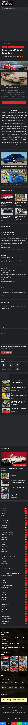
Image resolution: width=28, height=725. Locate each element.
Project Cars (11, 46)
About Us (23, 715)
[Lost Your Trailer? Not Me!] (21, 197)
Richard (4, 56)
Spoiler (3, 690)
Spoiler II (9, 690)
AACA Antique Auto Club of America (10, 573)
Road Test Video (6, 566)
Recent (13, 376)
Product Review (6, 546)
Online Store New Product (8, 590)
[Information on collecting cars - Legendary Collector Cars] (7, 3)
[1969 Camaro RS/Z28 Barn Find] (6, 389)
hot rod (23, 682)
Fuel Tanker (5, 606)
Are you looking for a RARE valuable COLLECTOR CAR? (6, 217)
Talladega (15, 690)
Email (3, 333)
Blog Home (4, 597)
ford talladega (17, 682)
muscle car (17, 684)
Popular (4, 376)
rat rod (16, 687)
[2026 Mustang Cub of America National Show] (23, 668)
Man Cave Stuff (16, 715)
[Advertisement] (14, 26)
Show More (14, 103)
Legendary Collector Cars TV (9, 568)
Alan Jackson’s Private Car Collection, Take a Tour (18, 381)
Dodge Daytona (5, 682)
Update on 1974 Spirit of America (7, 203)
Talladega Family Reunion (8, 532)
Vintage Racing (19, 46)
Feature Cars (5, 520)
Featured (8, 43)
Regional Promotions (7, 575)
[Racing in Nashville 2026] (21, 211)
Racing (3, 515)
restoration (22, 687)
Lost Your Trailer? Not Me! (20, 203)
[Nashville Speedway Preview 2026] (5, 496)
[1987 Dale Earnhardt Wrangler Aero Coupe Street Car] (6, 396)
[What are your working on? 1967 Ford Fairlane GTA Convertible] (6, 403)
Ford (11, 682)
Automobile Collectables (8, 534)
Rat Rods (4, 561)
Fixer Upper (5, 563)
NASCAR (4, 611)
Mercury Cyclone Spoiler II (7, 684)
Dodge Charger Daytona (8, 542)
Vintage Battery (6, 616)
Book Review (5, 551)
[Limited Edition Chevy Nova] (14, 658)
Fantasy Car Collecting (7, 585)
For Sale (4, 554)
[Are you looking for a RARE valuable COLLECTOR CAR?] (7, 211)
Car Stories (4, 510)
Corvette (4, 549)
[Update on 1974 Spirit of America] (7, 197)
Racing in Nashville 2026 (9, 8)
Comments (23, 376)
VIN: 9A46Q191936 (6, 618)
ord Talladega (5, 621)
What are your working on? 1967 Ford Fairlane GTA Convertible (18, 402)
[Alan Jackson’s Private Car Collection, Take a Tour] (6, 383)
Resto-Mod (4, 594)
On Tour (4, 513)
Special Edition (5, 587)
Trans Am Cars (5, 578)
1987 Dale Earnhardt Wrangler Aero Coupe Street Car (18, 395)
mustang (23, 684)
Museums (4, 525)
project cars (10, 687)
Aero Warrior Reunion (7, 530)
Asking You (4, 544)
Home (4, 43)
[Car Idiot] (14, 669)
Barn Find (4, 539)
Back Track (4, 537)
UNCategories (5, 614)
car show (14, 679)
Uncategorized (5, 602)
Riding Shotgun (5, 604)
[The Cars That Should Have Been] (6, 410)
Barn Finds (5, 715)
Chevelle (4, 592)
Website (3, 340)
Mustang (4, 599)
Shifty (3, 580)
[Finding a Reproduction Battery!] (5, 668)
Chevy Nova (5, 609)
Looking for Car (5, 623)
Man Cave (4, 570)
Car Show (4, 527)
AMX (3, 679)
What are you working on (8, 558)
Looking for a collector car (8, 556)
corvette (20, 679)
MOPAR (4, 582)
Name (3, 327)
